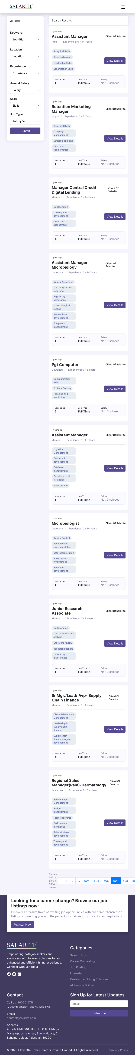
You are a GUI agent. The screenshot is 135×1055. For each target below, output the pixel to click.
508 (125, 880)
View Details (115, 60)
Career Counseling (82, 961)
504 (86, 880)
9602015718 (25, 1002)
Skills (13, 98)
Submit (25, 131)
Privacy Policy (118, 1050)
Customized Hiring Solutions (89, 979)
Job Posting (78, 967)
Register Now (22, 924)
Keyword (16, 32)
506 (106, 880)
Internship (76, 973)
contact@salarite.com (21, 1018)
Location (16, 49)
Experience (18, 66)
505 (96, 880)
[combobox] (25, 39)
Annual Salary (19, 83)
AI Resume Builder (82, 985)
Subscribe (99, 1013)
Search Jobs (78, 955)
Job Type (16, 114)
